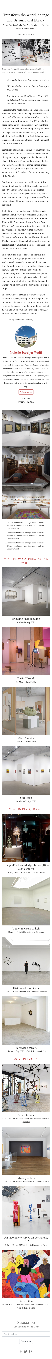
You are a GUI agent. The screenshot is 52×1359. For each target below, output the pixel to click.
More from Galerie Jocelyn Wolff (26, 561)
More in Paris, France (26, 809)
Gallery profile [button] (26, 392)
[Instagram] (30, 1351)
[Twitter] (25, 1351)
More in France (26, 1059)
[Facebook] (21, 1351)
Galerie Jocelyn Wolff (26, 352)
